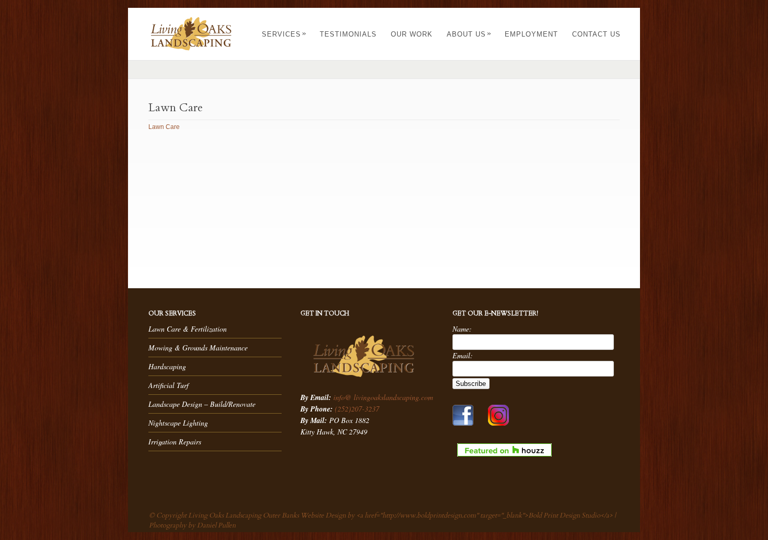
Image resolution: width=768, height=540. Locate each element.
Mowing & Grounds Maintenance (198, 348)
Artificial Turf (168, 385)
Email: (462, 355)
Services (284, 34)
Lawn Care (164, 127)
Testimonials (348, 34)
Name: (462, 329)
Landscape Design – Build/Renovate (201, 404)
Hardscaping (167, 366)
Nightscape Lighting (178, 423)
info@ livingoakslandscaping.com (383, 397)
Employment (531, 34)
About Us (469, 34)
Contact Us (596, 34)
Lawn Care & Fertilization (187, 329)
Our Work (412, 34)
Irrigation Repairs (174, 442)
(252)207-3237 (357, 409)
